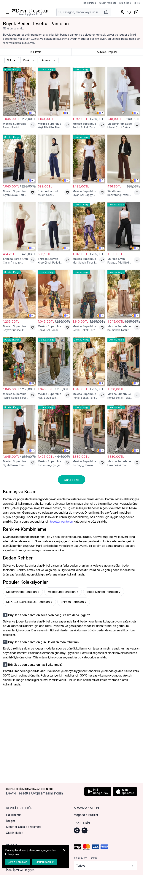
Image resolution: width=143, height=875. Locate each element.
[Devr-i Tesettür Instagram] (85, 830)
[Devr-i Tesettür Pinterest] (77, 830)
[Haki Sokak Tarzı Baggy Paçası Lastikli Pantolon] (123, 429)
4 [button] (33, 112)
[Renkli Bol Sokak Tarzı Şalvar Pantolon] (54, 294)
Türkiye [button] (80, 865)
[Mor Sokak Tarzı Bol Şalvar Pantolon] (89, 226)
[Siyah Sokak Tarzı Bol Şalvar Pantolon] (19, 159)
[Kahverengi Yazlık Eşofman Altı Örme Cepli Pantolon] (123, 159)
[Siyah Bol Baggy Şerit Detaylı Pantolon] (89, 159)
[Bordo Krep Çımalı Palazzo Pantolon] (19, 226)
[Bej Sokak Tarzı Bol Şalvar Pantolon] (123, 294)
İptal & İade (125, 2)
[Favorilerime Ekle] (33, 125)
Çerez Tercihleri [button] (17, 861)
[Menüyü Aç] (7, 12)
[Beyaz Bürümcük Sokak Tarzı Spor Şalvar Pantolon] (19, 294)
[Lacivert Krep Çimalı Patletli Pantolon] (54, 226)
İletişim (10, 821)
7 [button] (102, 315)
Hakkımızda (89, 2)
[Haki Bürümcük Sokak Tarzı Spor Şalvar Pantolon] (54, 361)
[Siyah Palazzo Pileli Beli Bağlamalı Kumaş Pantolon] (123, 226)
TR (138, 2)
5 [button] (137, 180)
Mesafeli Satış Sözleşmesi (23, 827)
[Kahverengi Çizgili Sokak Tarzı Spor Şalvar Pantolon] (54, 429)
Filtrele (37, 52)
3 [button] (137, 112)
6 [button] (137, 383)
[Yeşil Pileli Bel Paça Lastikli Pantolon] (54, 91)
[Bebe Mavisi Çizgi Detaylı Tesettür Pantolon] (123, 91)
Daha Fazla (71, 480)
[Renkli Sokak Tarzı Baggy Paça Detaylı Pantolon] (123, 361)
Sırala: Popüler (108, 52)
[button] (107, 12)
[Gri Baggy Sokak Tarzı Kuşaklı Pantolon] (89, 429)
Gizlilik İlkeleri (14, 833)
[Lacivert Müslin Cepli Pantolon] (54, 159)
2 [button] (68, 112)
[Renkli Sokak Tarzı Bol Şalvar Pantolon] (89, 91)
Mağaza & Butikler (86, 815)
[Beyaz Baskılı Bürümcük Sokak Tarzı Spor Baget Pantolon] (19, 91)
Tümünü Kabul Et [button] (44, 861)
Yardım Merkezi (107, 2)
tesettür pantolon (61, 521)
